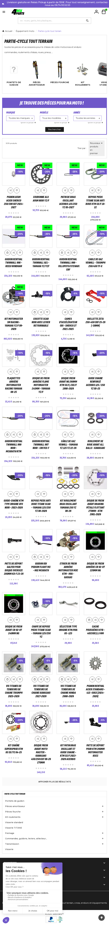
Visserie (9, 849)
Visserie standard (14, 822)
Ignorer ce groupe (27, 123)
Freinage (9, 833)
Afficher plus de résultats (54, 781)
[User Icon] (96, 12)
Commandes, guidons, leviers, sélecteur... (26, 838)
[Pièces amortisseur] (36, 69)
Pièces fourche (59, 82)
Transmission (12, 844)
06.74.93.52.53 (62, 5)
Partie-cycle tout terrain (14, 794)
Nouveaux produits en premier (96, 148)
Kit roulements (82, 83)
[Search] (87, 20)
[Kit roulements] (82, 69)
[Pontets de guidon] (13, 69)
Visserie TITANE (13, 828)
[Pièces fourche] (59, 69)
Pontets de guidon (14, 83)
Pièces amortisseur (37, 83)
